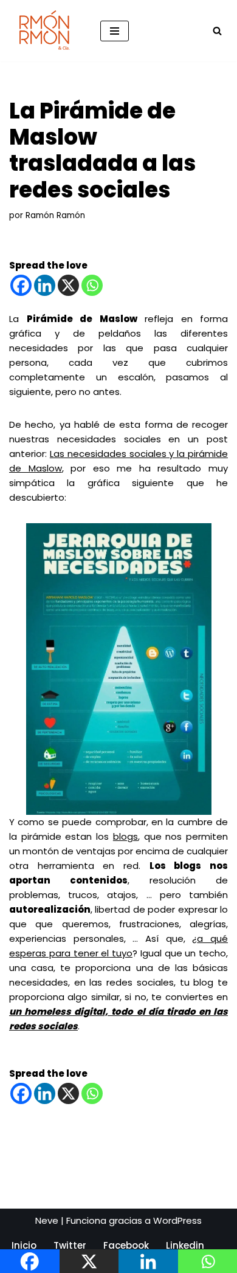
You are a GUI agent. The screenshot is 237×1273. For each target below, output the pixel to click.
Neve (46, 1220)
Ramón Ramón (55, 215)
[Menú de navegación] (114, 31)
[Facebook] (21, 285)
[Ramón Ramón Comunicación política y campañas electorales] (45, 31)
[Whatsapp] (92, 285)
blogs (125, 836)
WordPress (177, 1220)
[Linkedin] (44, 285)
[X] (68, 285)
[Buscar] (217, 30)
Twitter (69, 1245)
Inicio (24, 1245)
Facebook (126, 1245)
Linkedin (185, 1245)
